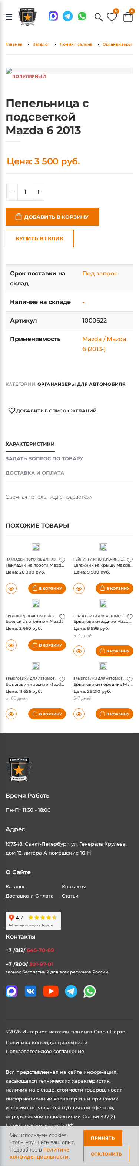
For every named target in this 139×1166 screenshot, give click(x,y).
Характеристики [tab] (30, 444)
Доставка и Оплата (30, 896)
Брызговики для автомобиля (101, 616)
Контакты (74, 886)
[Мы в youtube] (51, 991)
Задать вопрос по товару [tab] (44, 458)
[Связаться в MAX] (53, 16)
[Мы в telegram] (68, 16)
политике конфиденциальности (39, 1153)
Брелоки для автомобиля (30, 616)
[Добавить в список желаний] (62, 560)
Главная (14, 44)
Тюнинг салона (76, 44)
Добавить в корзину (56, 217)
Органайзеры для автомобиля (81, 384)
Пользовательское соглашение (45, 1051)
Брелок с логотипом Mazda (35, 621)
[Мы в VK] (30, 991)
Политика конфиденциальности (46, 1042)
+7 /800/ (29, 964)
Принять (103, 1138)
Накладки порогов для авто (33, 559)
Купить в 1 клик (39, 238)
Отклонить (106, 1154)
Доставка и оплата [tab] (35, 473)
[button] (99, 17)
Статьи (70, 896)
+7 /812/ (30, 950)
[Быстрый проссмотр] (11, 645)
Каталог (41, 44)
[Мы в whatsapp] (82, 16)
